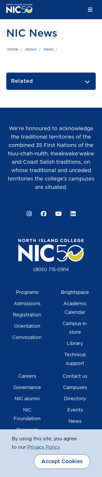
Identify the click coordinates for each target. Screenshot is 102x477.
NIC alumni (27, 399)
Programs (27, 292)
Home (12, 49)
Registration (27, 315)
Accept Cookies (62, 461)
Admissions (27, 303)
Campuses (75, 387)
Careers (27, 376)
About (31, 49)
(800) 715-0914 (51, 269)
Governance (27, 387)
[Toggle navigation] (90, 10)
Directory (75, 399)
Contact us (75, 376)
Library (75, 343)
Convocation (27, 337)
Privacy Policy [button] (43, 447)
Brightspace (75, 292)
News (49, 49)
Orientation (27, 326)
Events (75, 410)
